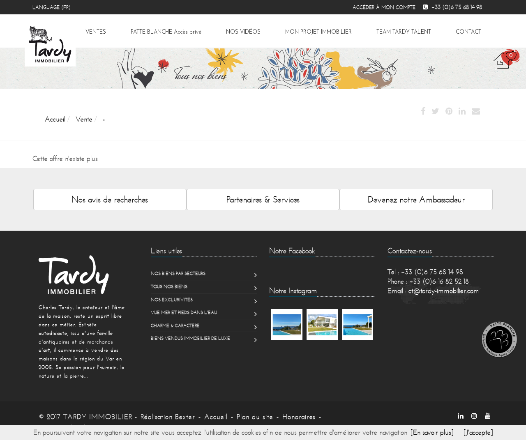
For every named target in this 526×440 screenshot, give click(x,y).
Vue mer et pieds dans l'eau (184, 312)
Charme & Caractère (175, 325)
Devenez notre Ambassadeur (416, 199)
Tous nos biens (169, 286)
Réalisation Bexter (168, 416)
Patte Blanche (166, 32)
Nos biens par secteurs (178, 273)
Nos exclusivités (172, 299)
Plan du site (255, 416)
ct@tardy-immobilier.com (443, 290)
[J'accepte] (478, 432)
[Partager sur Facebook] (423, 111)
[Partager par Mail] (476, 111)
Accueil (216, 416)
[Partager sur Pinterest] (448, 111)
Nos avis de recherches (110, 199)
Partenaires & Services (263, 199)
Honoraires (299, 416)
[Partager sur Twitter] (435, 111)
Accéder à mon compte (384, 7)
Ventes (95, 32)
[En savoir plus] (432, 432)
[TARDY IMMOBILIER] (85, 274)
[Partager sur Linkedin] (462, 111)
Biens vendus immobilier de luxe (190, 338)
